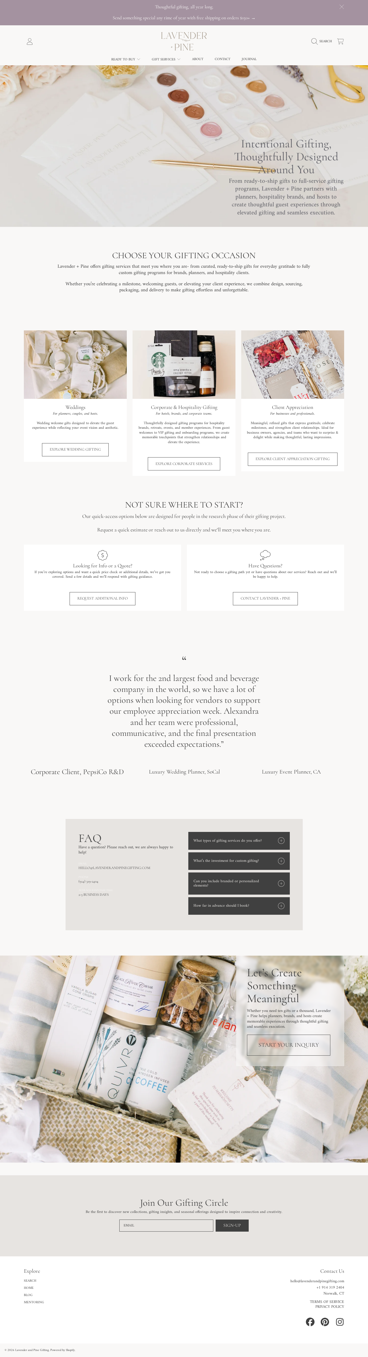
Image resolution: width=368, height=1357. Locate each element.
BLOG (28, 1295)
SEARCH (30, 1281)
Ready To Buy (123, 59)
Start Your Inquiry (288, 1044)
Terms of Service (327, 1302)
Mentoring (34, 1302)
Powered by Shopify (62, 1350)
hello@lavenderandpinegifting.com (317, 1281)
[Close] (342, 7)
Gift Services (164, 59)
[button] (323, 41)
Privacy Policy (329, 1307)
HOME (29, 1288)
